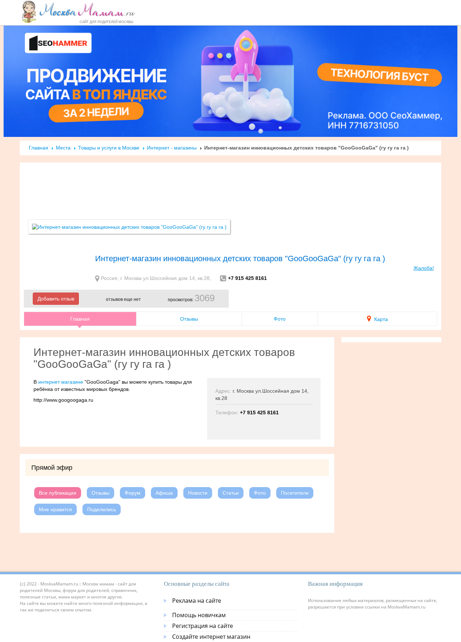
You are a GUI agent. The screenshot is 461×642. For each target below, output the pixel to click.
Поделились (101, 509)
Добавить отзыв (55, 299)
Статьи (231, 493)
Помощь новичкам (199, 615)
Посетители (295, 493)
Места (63, 148)
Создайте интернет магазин (211, 636)
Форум (132, 493)
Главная (38, 148)
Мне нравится (55, 509)
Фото (280, 319)
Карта (380, 319)
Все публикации (57, 493)
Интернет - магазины (172, 148)
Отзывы (189, 319)
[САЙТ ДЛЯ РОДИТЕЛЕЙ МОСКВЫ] (78, 11)
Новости (197, 493)
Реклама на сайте (196, 600)
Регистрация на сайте (202, 626)
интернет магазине (60, 382)
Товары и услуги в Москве (108, 148)
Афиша (164, 493)
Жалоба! (423, 268)
